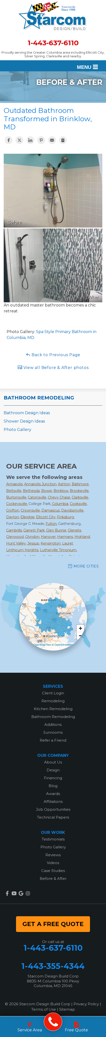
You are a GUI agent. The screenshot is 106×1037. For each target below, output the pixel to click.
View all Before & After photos (55, 367)
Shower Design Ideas (24, 421)
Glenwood (15, 536)
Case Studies (53, 870)
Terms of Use (43, 1009)
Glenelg (74, 530)
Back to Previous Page (56, 354)
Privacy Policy (86, 1004)
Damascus (50, 510)
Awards (53, 793)
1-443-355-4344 (53, 966)
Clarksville (80, 497)
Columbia (60, 504)
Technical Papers (53, 817)
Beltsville (13, 490)
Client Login (53, 693)
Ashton (64, 484)
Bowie (46, 490)
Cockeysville (16, 504)
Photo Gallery (17, 429)
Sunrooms (53, 732)
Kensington (51, 543)
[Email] (52, 140)
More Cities (86, 566)
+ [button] (80, 628)
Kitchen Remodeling (53, 708)
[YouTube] (14, 893)
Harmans (65, 536)
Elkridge (27, 517)
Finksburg (65, 517)
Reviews (53, 855)
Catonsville (37, 497)
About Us (53, 762)
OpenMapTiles (42, 644)
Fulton (51, 523)
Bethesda (31, 490)
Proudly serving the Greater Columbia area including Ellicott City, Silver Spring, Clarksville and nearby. (53, 54)
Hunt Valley (16, 543)
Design (53, 770)
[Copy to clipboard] (63, 140)
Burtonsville (16, 497)
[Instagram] (28, 893)
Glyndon (32, 536)
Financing (53, 778)
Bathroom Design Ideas (27, 413)
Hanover (48, 536)
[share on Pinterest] (41, 140)
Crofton (12, 510)
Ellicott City (45, 517)
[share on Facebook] (9, 140)
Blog (53, 785)
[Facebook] (7, 893)
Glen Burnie (56, 530)
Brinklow (60, 490)
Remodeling (53, 701)
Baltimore (80, 484)
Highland (82, 536)
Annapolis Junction (40, 484)
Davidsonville (72, 510)
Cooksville (78, 504)
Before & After (53, 878)
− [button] (80, 636)
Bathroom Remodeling (39, 397)
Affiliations (53, 801)
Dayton (12, 517)
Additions (53, 724)
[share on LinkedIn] (30, 140)
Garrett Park (34, 530)
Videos (53, 862)
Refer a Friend (53, 740)
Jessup (33, 543)
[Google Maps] (21, 893)
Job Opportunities (53, 809)
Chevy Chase (59, 497)
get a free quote (53, 924)
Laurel (67, 543)
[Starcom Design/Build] (53, 1022)
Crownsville (30, 510)
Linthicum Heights (22, 550)
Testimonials (53, 839)
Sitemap (67, 1009)
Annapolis (14, 484)
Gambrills (14, 530)
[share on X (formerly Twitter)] (19, 140)
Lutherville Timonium (58, 550)
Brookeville (79, 490)
